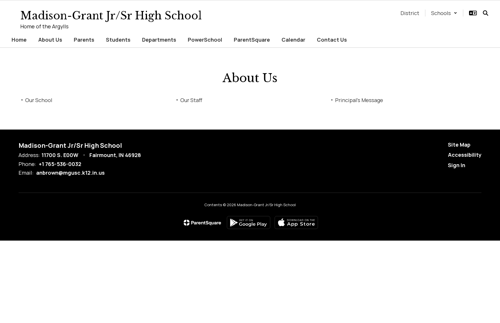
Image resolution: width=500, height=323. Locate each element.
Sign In (456, 165)
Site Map (459, 144)
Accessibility (464, 154)
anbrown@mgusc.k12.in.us (70, 172)
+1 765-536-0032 (60, 163)
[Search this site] (485, 13)
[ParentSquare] (202, 222)
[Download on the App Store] (296, 222)
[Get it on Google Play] (248, 222)
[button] (444, 13)
